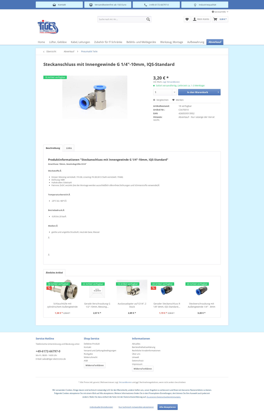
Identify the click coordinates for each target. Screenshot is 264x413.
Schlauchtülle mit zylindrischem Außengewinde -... (62, 305)
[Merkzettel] (187, 19)
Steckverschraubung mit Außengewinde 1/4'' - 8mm (201, 305)
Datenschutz (137, 360)
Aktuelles (136, 343)
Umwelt (135, 357)
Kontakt (87, 347)
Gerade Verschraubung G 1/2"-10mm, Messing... (97, 305)
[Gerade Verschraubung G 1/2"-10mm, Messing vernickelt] (97, 290)
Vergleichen (162, 99)
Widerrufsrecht (90, 357)
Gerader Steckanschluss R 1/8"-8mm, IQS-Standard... (166, 305)
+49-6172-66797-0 (48, 351)
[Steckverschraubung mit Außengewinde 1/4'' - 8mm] (201, 290)
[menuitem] (124, 19)
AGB (86, 360)
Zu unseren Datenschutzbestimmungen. (164, 397)
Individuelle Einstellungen (101, 407)
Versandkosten (125, 382)
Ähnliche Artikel (54, 272)
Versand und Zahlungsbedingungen (100, 350)
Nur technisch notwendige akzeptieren (136, 407)
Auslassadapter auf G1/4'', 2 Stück (132, 305)
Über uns (136, 353)
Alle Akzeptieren (167, 407)
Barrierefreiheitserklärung (143, 347)
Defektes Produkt (92, 343)
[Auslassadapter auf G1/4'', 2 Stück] (132, 290)
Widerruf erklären (95, 365)
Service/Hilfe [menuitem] (220, 11)
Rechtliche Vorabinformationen (146, 350)
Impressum (137, 364)
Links (69, 148)
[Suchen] (148, 19)
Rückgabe (88, 353)
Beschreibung (53, 148)
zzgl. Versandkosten (171, 82)
